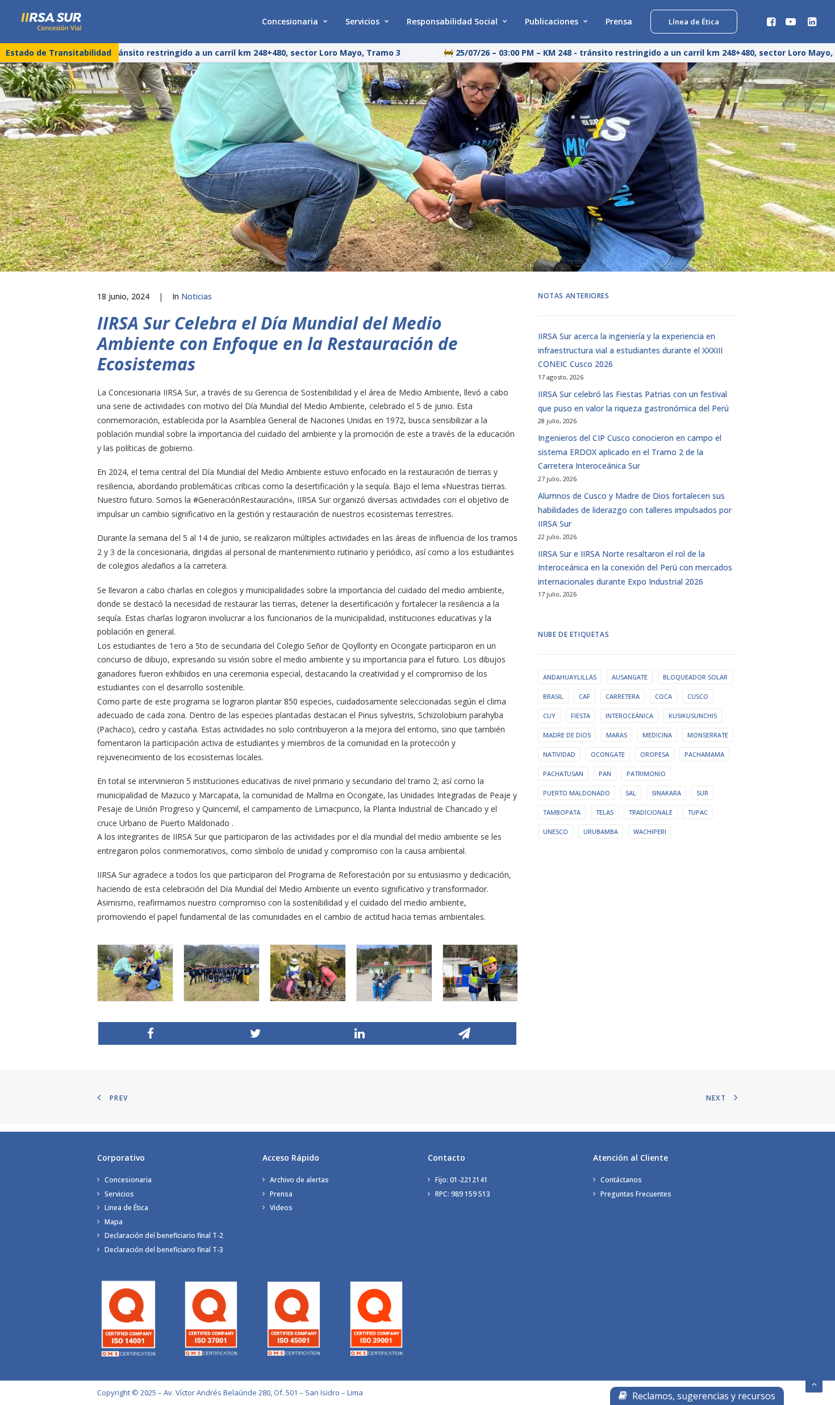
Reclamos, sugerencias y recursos (702, 1396)
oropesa (654, 754)
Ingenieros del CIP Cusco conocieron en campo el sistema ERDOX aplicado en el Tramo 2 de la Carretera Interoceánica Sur (629, 451)
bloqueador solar (695, 677)
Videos (281, 1207)
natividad (559, 754)
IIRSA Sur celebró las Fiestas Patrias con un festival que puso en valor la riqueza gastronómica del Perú (633, 401)
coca (663, 696)
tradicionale (651, 812)
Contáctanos (621, 1180)
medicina (657, 735)
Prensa (619, 21)
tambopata (562, 812)
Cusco (697, 696)
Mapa (114, 1222)
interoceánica (629, 715)
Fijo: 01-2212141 (461, 1180)
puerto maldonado (576, 793)
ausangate (630, 677)
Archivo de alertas (299, 1180)
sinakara (666, 793)
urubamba (600, 831)
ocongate (608, 754)
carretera (623, 696)
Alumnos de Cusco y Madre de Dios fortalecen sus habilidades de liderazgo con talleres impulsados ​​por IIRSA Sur (635, 509)
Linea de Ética (126, 1207)
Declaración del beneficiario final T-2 (164, 1235)
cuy (549, 715)
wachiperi (649, 831)
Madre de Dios (567, 735)
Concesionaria (290, 21)
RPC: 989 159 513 (462, 1194)
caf (584, 696)
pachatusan (563, 773)
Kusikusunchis (693, 715)
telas (604, 812)
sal (630, 793)
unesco (555, 831)
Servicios (362, 21)
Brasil (553, 696)
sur (702, 793)
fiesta (580, 715)
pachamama (704, 754)
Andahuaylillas (569, 677)
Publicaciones (551, 21)
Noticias (196, 296)
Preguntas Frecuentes (635, 1194)
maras (616, 735)
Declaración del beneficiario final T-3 (164, 1249)
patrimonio (646, 773)
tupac (698, 812)
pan (605, 773)
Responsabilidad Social (452, 21)
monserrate (707, 735)
